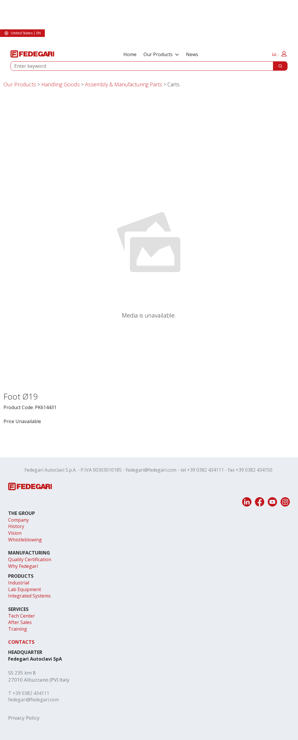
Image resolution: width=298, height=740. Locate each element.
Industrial (18, 582)
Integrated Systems (29, 596)
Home (129, 54)
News (192, 54)
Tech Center (21, 616)
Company (18, 520)
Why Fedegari (23, 566)
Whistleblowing (25, 539)
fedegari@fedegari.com (151, 470)
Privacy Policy (24, 717)
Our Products (158, 54)
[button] (279, 54)
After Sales (20, 622)
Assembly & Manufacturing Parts (123, 84)
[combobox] (139, 66)
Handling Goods (60, 84)
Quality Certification (29, 559)
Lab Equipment (24, 589)
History (16, 526)
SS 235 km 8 (22, 672)
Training (17, 629)
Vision (15, 533)
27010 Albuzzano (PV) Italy (39, 679)
